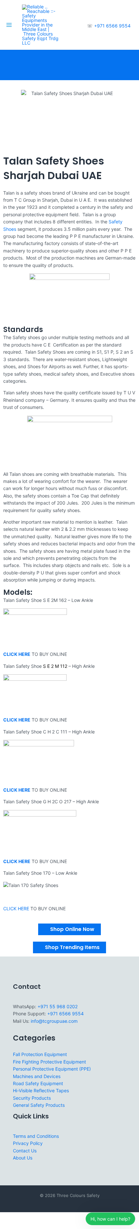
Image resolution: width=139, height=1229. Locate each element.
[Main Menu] (9, 24)
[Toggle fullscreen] (20, 1217)
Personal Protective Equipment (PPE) (52, 1069)
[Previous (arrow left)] (6, 1226)
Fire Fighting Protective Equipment (49, 1061)
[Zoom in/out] (6, 1217)
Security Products (32, 1098)
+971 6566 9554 (112, 25)
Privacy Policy (28, 1143)
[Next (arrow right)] (20, 1226)
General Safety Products (39, 1105)
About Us (22, 1157)
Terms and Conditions (36, 1136)
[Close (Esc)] (49, 1217)
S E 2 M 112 (55, 666)
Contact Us (25, 1150)
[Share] (34, 1217)
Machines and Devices (36, 1076)
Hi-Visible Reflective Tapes (41, 1090)
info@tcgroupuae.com (54, 1021)
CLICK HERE (16, 908)
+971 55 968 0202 (57, 1006)
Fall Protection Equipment (40, 1054)
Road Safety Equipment (38, 1083)
